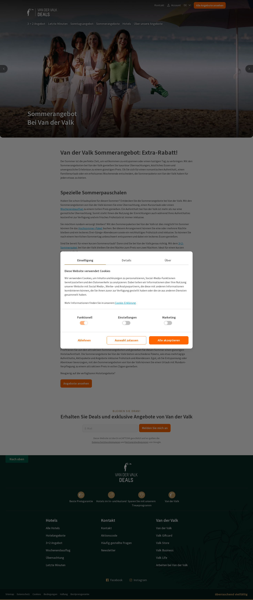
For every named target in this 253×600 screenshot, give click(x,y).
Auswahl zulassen (126, 340)
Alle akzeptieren (169, 340)
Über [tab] (168, 260)
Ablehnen (84, 340)
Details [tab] (126, 260)
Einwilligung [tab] (85, 260)
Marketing (169, 317)
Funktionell (84, 317)
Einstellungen (127, 317)
